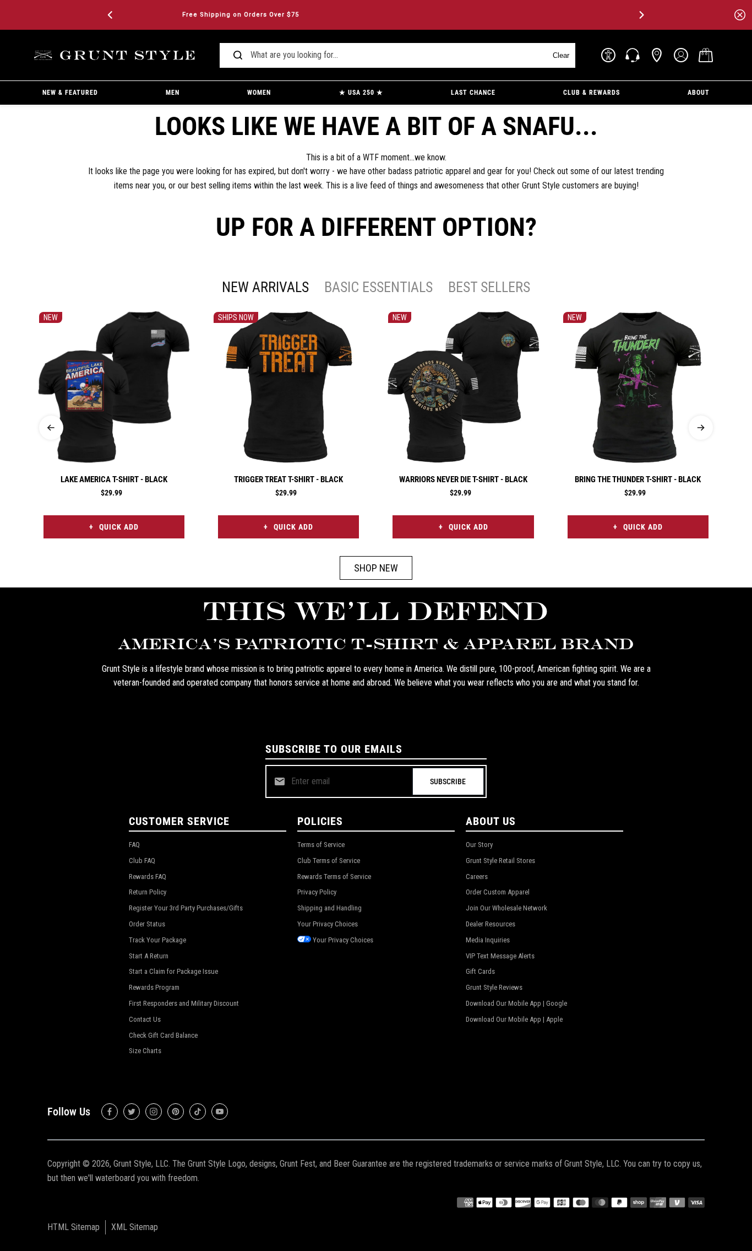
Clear (561, 55)
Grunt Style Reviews (494, 987)
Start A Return (148, 956)
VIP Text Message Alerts (500, 956)
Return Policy (147, 892)
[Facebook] (109, 1111)
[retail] (657, 55)
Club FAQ (142, 860)
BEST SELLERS (489, 287)
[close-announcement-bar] (739, 14)
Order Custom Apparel (498, 892)
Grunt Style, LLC (140, 1163)
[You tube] (219, 1111)
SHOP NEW (376, 568)
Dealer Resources (490, 924)
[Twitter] (131, 1111)
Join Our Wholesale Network (506, 908)
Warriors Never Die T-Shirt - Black (463, 479)
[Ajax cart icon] (705, 55)
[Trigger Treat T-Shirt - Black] (288, 386)
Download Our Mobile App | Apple (514, 1019)
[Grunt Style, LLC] (116, 55)
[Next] (641, 15)
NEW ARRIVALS (265, 287)
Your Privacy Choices (327, 924)
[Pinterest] (175, 1111)
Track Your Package (157, 940)
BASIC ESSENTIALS (378, 287)
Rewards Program (154, 987)
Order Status (147, 924)
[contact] (632, 55)
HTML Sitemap (73, 1227)
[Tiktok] (197, 1111)
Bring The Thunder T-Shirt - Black (638, 479)
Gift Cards (480, 971)
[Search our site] (238, 55)
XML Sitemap (134, 1227)
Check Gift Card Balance (163, 1035)
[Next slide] (701, 428)
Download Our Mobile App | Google (516, 1003)
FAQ (134, 844)
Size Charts (145, 1051)
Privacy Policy (316, 892)
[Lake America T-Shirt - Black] (114, 386)
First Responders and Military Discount (184, 1003)
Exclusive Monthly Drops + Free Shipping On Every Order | (378, 14)
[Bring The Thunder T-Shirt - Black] (638, 386)
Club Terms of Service (328, 860)
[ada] (608, 55)
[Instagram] (153, 1111)
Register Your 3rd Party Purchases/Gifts (186, 908)
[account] (681, 55)
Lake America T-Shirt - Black (114, 479)
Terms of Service (321, 844)
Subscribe (448, 781)
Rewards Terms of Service (334, 876)
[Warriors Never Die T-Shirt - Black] (463, 386)
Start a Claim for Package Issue (173, 971)
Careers (477, 876)
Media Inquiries (488, 940)
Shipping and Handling (329, 908)
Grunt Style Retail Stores (500, 860)
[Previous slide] (51, 428)
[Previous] (111, 15)
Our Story (479, 844)
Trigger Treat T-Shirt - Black (288, 479)
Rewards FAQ (147, 876)
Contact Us (145, 1019)
